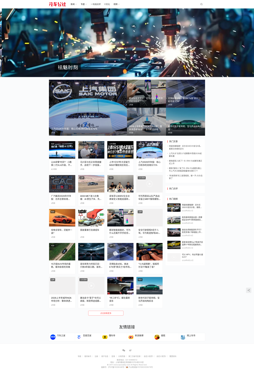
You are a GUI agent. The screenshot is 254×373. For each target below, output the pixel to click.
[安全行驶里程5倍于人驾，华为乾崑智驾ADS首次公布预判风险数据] (149, 217)
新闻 (73, 4)
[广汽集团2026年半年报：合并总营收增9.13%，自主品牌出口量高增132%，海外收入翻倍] (62, 184)
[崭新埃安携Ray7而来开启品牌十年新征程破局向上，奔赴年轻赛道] (174, 245)
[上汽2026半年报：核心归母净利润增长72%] (149, 150)
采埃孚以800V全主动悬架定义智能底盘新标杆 (119, 197)
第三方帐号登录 (134, 356)
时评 (52, 144)
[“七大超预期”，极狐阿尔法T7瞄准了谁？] (149, 251)
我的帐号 (87, 356)
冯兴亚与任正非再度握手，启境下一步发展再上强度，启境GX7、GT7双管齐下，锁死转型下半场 (90, 163)
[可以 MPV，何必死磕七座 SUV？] (174, 257)
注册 (96, 356)
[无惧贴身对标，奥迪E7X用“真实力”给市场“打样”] (120, 251)
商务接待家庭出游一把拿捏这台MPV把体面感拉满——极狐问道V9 (192, 219)
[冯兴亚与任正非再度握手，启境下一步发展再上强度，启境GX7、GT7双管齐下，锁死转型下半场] (91, 150)
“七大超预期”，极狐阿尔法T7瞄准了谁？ (148, 265)
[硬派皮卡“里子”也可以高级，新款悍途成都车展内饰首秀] (91, 285)
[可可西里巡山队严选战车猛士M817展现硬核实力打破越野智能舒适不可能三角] (149, 184)
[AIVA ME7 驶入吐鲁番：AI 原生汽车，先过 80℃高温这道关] (91, 184)
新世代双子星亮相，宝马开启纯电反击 (149, 299)
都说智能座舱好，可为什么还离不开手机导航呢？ (119, 231)
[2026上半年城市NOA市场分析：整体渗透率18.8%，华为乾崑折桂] (62, 285)
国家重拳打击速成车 (89, 230)
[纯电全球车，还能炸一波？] (62, 217)
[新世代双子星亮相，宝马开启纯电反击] (149, 285)
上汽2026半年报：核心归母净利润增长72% (149, 163)
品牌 (140, 144)
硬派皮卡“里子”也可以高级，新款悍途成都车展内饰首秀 (90, 299)
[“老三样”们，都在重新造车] (120, 285)
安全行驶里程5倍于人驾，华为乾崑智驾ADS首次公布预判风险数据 (149, 231)
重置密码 (172, 356)
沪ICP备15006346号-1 (117, 367)
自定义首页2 (161, 356)
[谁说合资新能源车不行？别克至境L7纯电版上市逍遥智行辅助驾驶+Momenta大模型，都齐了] (174, 232)
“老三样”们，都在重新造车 (119, 299)
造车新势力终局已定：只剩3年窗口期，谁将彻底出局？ (90, 265)
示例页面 (121, 356)
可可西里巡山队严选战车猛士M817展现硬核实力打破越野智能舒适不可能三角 (149, 197)
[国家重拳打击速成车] (91, 217)
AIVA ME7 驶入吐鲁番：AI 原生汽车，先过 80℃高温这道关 (91, 197)
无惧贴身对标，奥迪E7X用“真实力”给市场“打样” (119, 265)
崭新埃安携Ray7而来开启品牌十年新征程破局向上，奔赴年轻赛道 (192, 244)
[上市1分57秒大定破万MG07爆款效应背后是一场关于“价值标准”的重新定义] (120, 150)
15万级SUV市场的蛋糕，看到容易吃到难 (61, 265)
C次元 (107, 4)
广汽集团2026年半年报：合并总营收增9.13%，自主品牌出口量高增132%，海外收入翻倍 (61, 197)
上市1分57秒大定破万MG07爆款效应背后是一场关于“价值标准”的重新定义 (119, 163)
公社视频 (83, 144)
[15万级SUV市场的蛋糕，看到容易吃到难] (62, 251)
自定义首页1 (148, 356)
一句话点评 (96, 4)
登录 (113, 356)
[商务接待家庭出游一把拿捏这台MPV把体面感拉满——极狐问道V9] (174, 220)
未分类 (141, 246)
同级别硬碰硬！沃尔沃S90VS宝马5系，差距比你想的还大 (192, 207)
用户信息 (104, 356)
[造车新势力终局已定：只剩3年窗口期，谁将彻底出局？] (91, 251)
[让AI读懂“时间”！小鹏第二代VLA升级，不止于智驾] (62, 150)
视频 (115, 4)
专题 (83, 4)
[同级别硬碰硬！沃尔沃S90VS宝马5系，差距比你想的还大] (174, 207)
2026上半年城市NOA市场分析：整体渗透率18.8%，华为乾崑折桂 (61, 299)
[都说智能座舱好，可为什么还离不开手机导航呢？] (120, 217)
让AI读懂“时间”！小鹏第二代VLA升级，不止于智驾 (61, 163)
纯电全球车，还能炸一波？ (61, 231)
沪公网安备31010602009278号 (140, 367)
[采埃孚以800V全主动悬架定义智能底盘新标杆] (120, 184)
